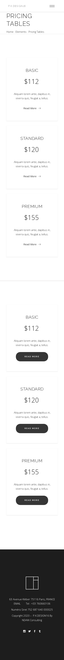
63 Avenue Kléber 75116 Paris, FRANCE (32, 599)
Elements (21, 31)
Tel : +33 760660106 (38, 603)
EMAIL (17, 603)
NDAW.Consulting (32, 620)
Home (9, 31)
